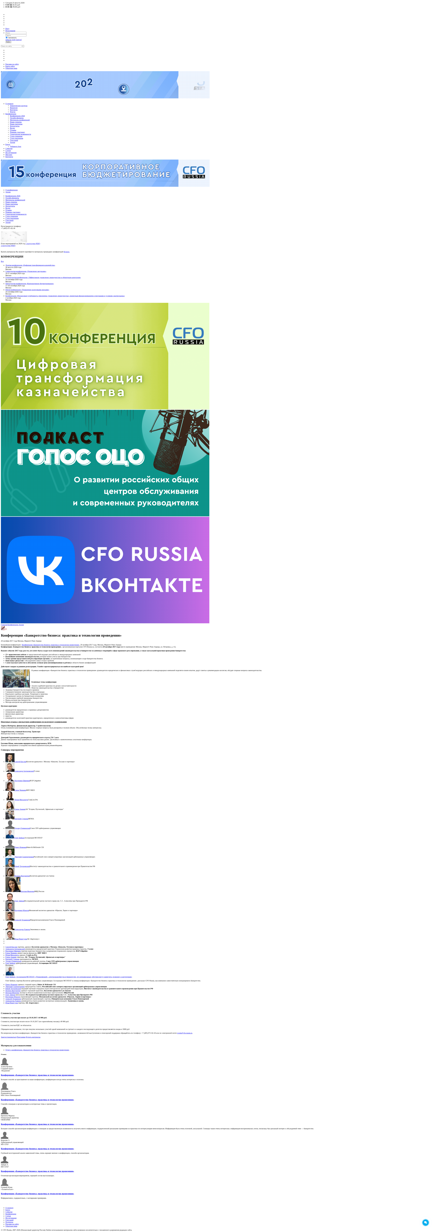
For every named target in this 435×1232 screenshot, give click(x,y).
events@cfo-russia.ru (184, 1033)
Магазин (8, 155)
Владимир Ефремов (22, 781)
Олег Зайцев (19, 901)
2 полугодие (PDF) (8, 246)
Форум (12, 112)
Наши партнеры (16, 124)
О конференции (11, 190)
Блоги (7, 144)
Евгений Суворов (21, 819)
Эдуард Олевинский (22, 828)
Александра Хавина (22, 929)
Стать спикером (16, 136)
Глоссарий (14, 140)
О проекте (9, 104)
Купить (66, 252)
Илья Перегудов (20, 939)
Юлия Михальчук (21, 800)
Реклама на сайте (12, 64)
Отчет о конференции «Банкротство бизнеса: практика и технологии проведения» (37, 1050)
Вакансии (14, 108)
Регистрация (10, 31)
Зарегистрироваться (8, 1037)
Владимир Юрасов (21, 910)
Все (2, 261)
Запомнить (12, 38)
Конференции (10, 114)
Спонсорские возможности (20, 134)
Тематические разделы (18, 106)
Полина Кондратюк (22, 876)
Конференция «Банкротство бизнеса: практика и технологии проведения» (50, 645)
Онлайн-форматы (17, 118)
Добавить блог (15, 146)
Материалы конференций (20, 120)
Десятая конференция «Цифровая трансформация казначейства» (30, 265)
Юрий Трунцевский (22, 866)
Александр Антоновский (24, 771)
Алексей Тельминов (22, 920)
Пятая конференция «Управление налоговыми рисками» (27, 290)
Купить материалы (33, 1037)
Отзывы (13, 130)
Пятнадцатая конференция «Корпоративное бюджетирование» (29, 284)
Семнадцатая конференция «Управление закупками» (25, 271)
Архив (12, 142)
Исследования (10, 153)
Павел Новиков (20, 847)
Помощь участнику (17, 132)
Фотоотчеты (14, 126)
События (8, 148)
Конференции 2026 (17, 116)
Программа (21, 1037)
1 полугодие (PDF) (33, 244)
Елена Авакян (19, 809)
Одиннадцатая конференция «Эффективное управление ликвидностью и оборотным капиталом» (43, 277)
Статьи (8, 151)
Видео (12, 128)
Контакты (14, 110)
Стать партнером (16, 138)
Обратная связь (11, 68)
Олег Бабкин (19, 838)
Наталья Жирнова (27, 891)
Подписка (9, 1222)
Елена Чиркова (20, 790)
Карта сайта (10, 66)
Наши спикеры (16, 122)
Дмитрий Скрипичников (24, 857)
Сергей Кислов (20, 762)
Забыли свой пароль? (13, 40)
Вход (7, 29)
